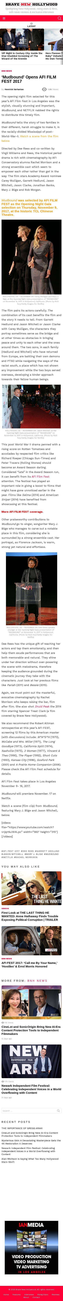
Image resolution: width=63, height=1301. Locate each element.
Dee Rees (28, 851)
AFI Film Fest (40, 476)
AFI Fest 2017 (11, 851)
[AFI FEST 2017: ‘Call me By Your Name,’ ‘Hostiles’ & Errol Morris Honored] (31, 940)
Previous (1, 47)
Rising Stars (42, 1295)
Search (58, 1111)
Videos (5, 908)
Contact (36, 1297)
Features (17, 1295)
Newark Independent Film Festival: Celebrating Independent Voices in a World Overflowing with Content (31, 1089)
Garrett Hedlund (48, 851)
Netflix (8, 857)
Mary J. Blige (34, 854)
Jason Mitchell (13, 854)
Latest (31, 26)
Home (6, 1295)
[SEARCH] (59, 18)
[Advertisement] (28, 1191)
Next (61, 47)
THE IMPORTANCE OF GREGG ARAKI (22, 1128)
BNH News (7, 959)
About (26, 1297)
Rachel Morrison (26, 857)
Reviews (55, 1295)
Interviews (29, 1295)
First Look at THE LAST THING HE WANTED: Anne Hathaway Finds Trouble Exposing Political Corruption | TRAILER (30, 916)
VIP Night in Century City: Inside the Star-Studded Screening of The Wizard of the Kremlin (22, 56)
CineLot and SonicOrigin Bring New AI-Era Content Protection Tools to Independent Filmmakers (31, 1030)
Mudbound (52, 854)
